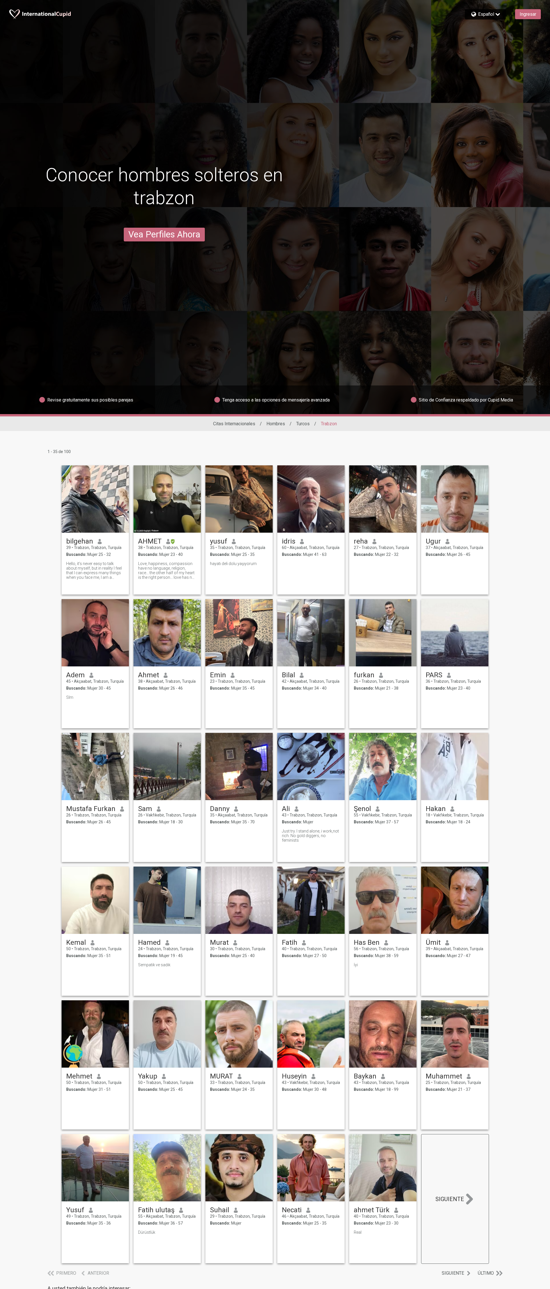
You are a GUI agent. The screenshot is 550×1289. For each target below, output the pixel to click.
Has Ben (367, 942)
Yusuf (75, 1210)
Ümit (433, 942)
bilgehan (79, 541)
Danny (219, 809)
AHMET (150, 541)
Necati (292, 1210)
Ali (286, 809)
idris (288, 541)
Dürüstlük (146, 1232)
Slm (69, 697)
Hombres (275, 423)
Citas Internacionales (234, 423)
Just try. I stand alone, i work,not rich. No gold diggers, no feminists (310, 836)
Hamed (149, 942)
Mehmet (79, 1076)
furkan (364, 675)
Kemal (76, 942)
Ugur (433, 541)
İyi (356, 965)
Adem (75, 675)
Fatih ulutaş (156, 1210)
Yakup (147, 1076)
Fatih (289, 942)
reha (361, 541)
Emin (218, 675)
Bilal (288, 675)
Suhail (219, 1210)
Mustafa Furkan (90, 809)
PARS (434, 675)
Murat (219, 942)
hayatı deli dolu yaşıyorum (233, 563)
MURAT (221, 1076)
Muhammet (444, 1076)
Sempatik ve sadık (154, 965)
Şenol (362, 809)
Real (358, 1232)
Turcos (303, 423)
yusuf (218, 541)
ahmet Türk (372, 1210)
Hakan (436, 809)
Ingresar (528, 14)
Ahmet (148, 675)
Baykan (365, 1076)
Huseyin (294, 1076)
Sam (145, 809)
